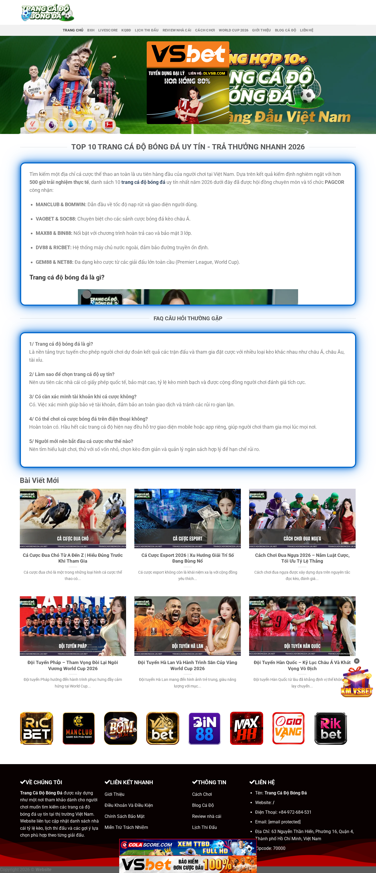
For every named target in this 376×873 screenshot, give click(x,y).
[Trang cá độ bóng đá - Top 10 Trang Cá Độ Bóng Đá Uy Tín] (47, 12)
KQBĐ (126, 30)
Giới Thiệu (261, 30)
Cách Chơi (205, 30)
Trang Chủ (73, 30)
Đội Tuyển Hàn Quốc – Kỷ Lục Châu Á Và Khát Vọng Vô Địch (302, 665)
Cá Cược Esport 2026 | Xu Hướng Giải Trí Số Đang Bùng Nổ (187, 558)
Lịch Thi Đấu (147, 30)
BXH (90, 30)
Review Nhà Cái (177, 30)
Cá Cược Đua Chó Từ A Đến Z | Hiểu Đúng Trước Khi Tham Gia (73, 558)
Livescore (108, 30)
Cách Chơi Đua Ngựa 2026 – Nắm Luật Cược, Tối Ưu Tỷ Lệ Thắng (302, 558)
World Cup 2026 (233, 30)
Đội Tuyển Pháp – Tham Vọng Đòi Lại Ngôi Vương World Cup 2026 (73, 665)
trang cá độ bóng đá (143, 182)
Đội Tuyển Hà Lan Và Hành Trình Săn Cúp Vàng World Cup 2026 (187, 665)
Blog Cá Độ (285, 30)
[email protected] (284, 821)
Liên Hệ (306, 30)
